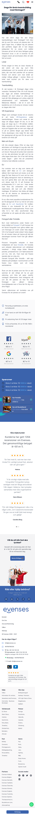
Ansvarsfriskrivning (8, 624)
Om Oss (4, 620)
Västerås (20, 717)
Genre (20, 739)
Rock (19, 744)
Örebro (20, 722)
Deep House (22, 758)
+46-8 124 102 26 (21, 652)
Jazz (19, 750)
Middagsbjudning (7, 750)
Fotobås (20, 245)
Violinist (4, 717)
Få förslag (17, 812)
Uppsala (20, 720)
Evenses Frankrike (7, 794)
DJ (20, 171)
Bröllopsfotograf (23, 692)
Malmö (20, 728)
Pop (19, 741)
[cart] (28, 2)
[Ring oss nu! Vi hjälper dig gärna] (18, 2)
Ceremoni (4, 744)
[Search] (23, 2)
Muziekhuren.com (7, 802)
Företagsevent (6, 747)
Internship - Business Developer (8, 702)
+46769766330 (19, 657)
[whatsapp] (11, 599)
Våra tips (21, 690)
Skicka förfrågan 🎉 (17, 558)
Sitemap (4, 630)
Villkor (4, 627)
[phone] (17, 599)
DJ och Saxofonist (16, 204)
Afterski (4, 734)
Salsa (19, 747)
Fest (3, 739)
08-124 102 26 (14, 650)
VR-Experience (21, 117)
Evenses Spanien (7, 796)
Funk (19, 761)
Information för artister (8, 695)
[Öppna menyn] (32, 2)
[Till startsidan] (6, 2)
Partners (5, 772)
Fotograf (16, 225)
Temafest (4, 725)
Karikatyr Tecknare (23, 695)
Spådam (20, 704)
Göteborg (21, 725)
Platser (20, 709)
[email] (6, 599)
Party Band (5, 722)
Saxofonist (5, 720)
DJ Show (4, 711)
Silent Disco (5, 714)
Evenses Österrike (7, 785)
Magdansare (21, 701)
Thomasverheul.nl (7, 799)
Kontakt (4, 617)
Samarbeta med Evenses (9, 698)
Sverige (20, 711)
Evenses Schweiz (7, 788)
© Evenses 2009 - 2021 (9, 634)
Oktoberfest (5, 728)
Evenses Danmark (7, 780)
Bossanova (21, 764)
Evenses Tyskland (7, 782)
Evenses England (7, 791)
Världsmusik (6, 709)
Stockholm (21, 714)
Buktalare (4, 731)
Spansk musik (22, 766)
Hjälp (3, 690)
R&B (19, 755)
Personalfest (5, 752)
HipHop (20, 752)
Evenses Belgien (6, 777)
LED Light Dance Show (24, 698)
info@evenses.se (17, 661)
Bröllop (4, 741)
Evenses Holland (7, 774)
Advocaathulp (6, 805)
